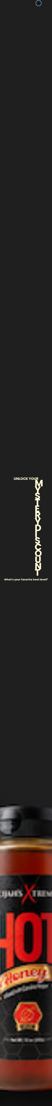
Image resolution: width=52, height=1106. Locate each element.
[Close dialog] (38, 3)
